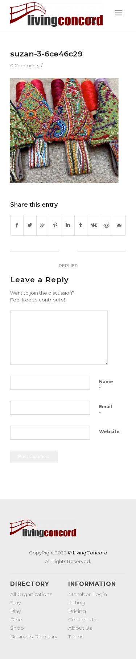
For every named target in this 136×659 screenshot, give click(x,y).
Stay (15, 602)
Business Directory (33, 636)
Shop (17, 628)
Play (15, 611)
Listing (76, 602)
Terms (75, 636)
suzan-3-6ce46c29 (46, 53)
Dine (16, 619)
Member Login (87, 594)
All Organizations (31, 594)
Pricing (77, 611)
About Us (80, 628)
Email (105, 410)
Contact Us (82, 619)
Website (109, 431)
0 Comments (24, 65)
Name (106, 385)
